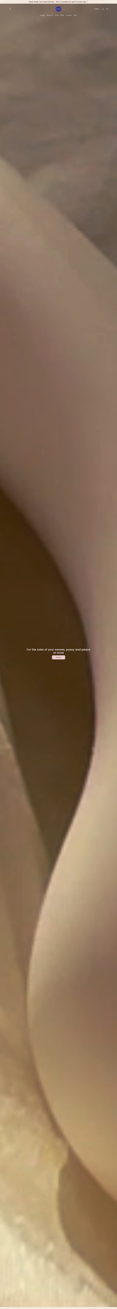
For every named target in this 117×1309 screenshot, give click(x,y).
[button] (10, 9)
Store (58, 657)
